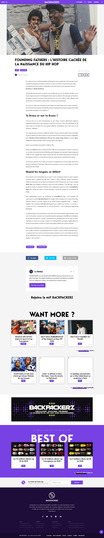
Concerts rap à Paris (56, 523)
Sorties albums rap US (24, 523)
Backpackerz (52, 2)
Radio (90, 2)
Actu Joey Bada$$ (40, 525)
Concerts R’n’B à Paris (57, 525)
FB (79, 74)
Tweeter (52, 258)
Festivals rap (55, 527)
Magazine (79, 2)
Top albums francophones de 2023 (76, 523)
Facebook (73, 271)
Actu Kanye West (39, 527)
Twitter (83, 74)
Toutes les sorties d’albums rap (26, 527)
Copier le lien (71, 258)
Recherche (102, 2)
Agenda (96, 2)
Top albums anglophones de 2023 (76, 525)
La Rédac (23, 75)
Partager (33, 258)
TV (85, 2)
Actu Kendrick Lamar (40, 523)
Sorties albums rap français (25, 525)
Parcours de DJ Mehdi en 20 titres (76, 527)
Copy (87, 74)
